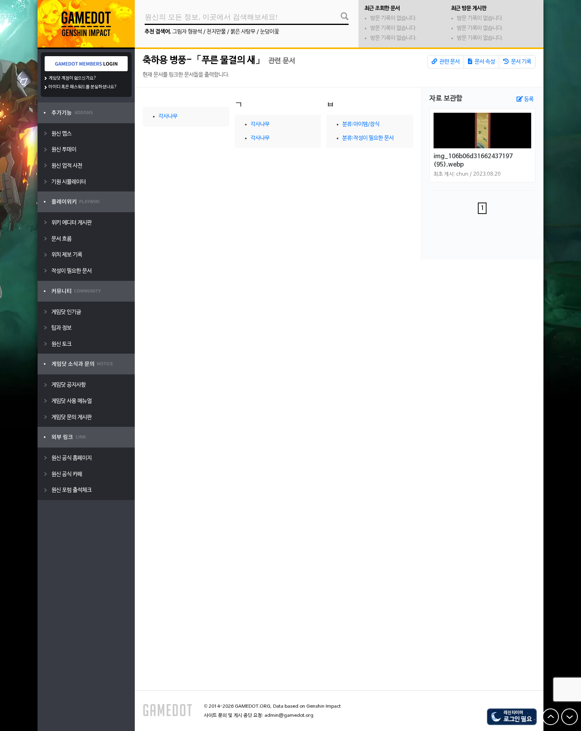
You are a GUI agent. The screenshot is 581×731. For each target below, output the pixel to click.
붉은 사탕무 (242, 32)
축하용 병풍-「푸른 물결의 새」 (204, 60)
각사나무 (167, 116)
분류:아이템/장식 (360, 124)
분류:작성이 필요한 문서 (368, 138)
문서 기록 (520, 62)
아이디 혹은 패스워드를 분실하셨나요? (83, 87)
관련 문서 (449, 62)
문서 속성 (484, 62)
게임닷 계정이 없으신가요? (72, 78)
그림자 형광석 (187, 32)
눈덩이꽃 (269, 32)
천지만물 (216, 32)
